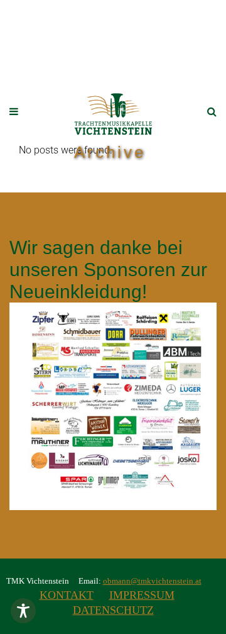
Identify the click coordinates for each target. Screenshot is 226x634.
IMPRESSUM (142, 595)
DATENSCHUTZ (113, 610)
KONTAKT (67, 595)
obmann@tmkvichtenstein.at (152, 581)
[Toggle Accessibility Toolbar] (23, 611)
